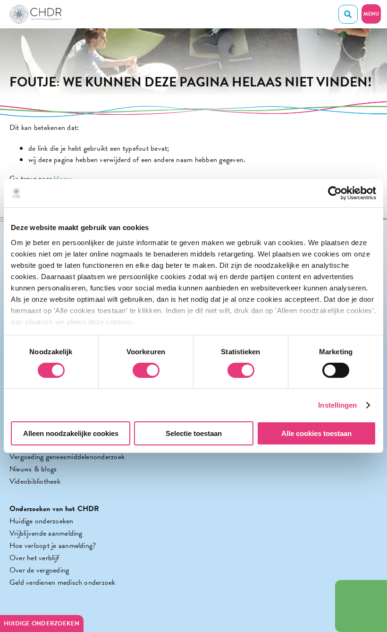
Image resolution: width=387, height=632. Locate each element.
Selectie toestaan (194, 433)
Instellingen (337, 405)
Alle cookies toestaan (316, 433)
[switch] (146, 370)
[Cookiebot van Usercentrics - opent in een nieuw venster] (335, 193)
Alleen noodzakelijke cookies (70, 433)
